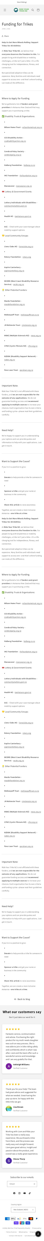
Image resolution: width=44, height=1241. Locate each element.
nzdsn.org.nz (9, 359)
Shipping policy (35, 1232)
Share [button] (6, 36)
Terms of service (11, 1232)
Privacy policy (36, 1228)
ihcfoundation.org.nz (28, 175)
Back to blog (24, 999)
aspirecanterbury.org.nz (14, 270)
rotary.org (27, 257)
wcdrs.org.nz (18, 284)
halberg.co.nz (29, 165)
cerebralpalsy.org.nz (12, 155)
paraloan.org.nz (26, 370)
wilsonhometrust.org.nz (32, 127)
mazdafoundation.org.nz (14, 304)
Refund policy (23, 1232)
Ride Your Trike (12, 1228)
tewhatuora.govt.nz (23, 216)
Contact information (15, 1236)
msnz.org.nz (36, 335)
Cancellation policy (31, 1236)
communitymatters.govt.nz (15, 206)
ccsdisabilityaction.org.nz (15, 141)
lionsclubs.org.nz (26, 246)
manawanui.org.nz (24, 186)
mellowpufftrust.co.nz (30, 315)
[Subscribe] (34, 1184)
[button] (5, 10)
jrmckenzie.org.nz (29, 325)
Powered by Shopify (23, 1228)
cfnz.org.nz (32, 346)
